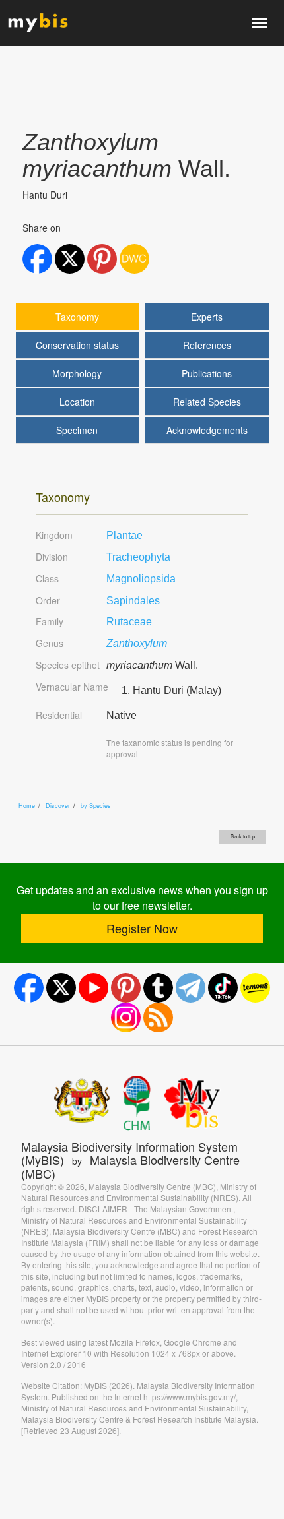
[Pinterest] (126, 988)
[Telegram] (190, 988)
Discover (58, 805)
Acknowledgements (207, 430)
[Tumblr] (158, 988)
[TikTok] (223, 988)
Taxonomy (77, 316)
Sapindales (133, 600)
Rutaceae (129, 621)
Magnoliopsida (141, 578)
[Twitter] (61, 988)
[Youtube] (93, 988)
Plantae (124, 535)
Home (26, 805)
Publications (207, 373)
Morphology (77, 373)
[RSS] (158, 1017)
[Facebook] (29, 988)
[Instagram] (126, 1017)
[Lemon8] (255, 988)
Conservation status (77, 345)
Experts (207, 316)
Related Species (207, 401)
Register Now (142, 928)
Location (77, 401)
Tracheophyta (138, 557)
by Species (96, 805)
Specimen (77, 430)
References (207, 345)
